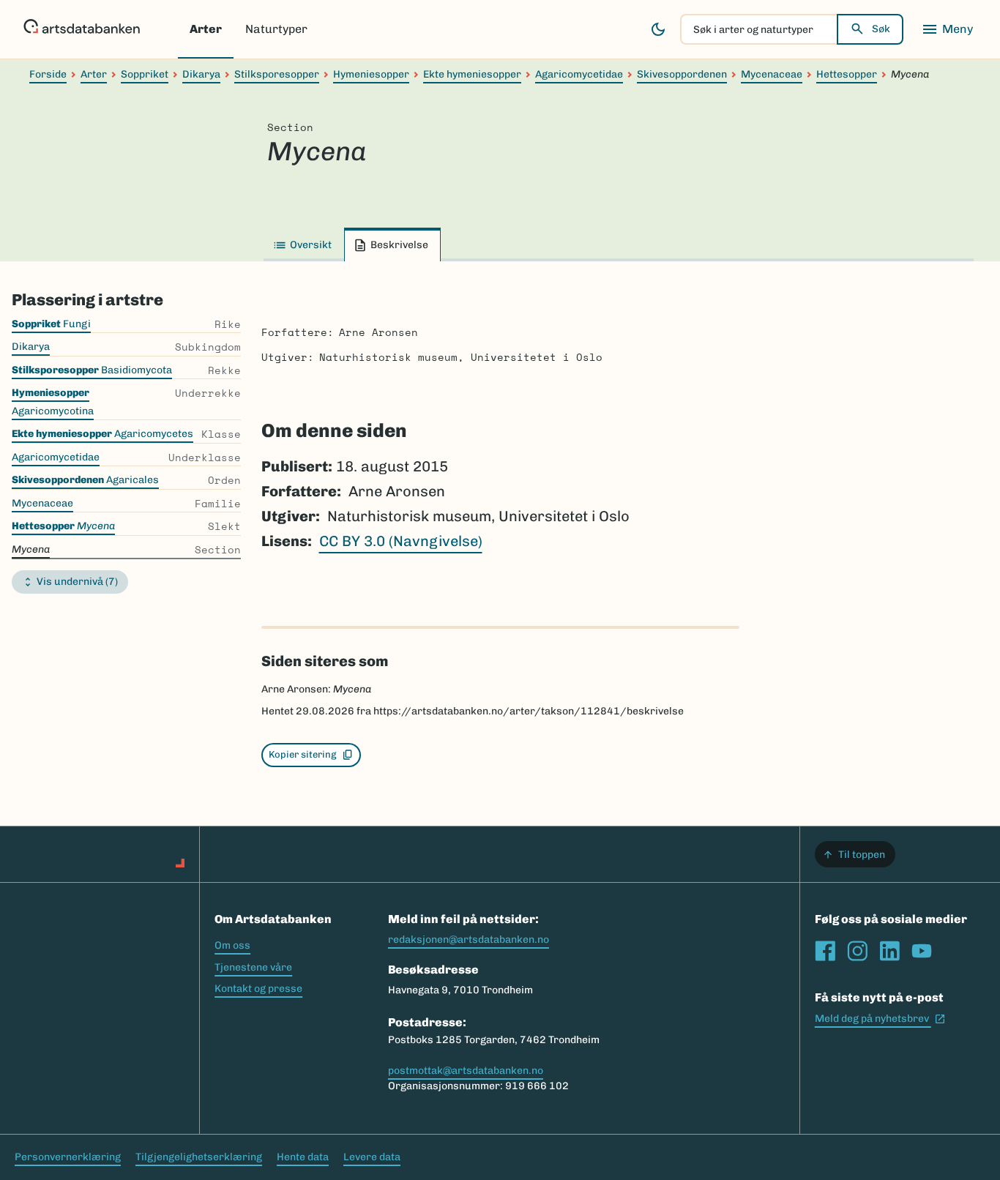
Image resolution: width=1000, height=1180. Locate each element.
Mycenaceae (771, 74)
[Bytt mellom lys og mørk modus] (658, 29)
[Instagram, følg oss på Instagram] (857, 951)
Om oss (232, 945)
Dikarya (201, 74)
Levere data (371, 1157)
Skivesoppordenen (682, 74)
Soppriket (144, 74)
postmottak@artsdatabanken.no (465, 1070)
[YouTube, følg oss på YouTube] (921, 951)
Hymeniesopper (371, 74)
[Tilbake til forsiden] (82, 29)
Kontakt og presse (258, 988)
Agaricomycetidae (579, 74)
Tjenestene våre (253, 967)
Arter (206, 29)
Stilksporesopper (276, 74)
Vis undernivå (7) (77, 581)
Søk (881, 29)
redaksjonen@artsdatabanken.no (468, 939)
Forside (48, 74)
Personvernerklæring (68, 1157)
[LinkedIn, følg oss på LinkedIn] (889, 951)
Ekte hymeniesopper (472, 74)
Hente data (303, 1157)
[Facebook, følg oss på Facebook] (825, 951)
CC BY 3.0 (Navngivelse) (400, 541)
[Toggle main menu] (947, 29)
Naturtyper (276, 29)
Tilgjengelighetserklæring (198, 1157)
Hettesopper (846, 74)
